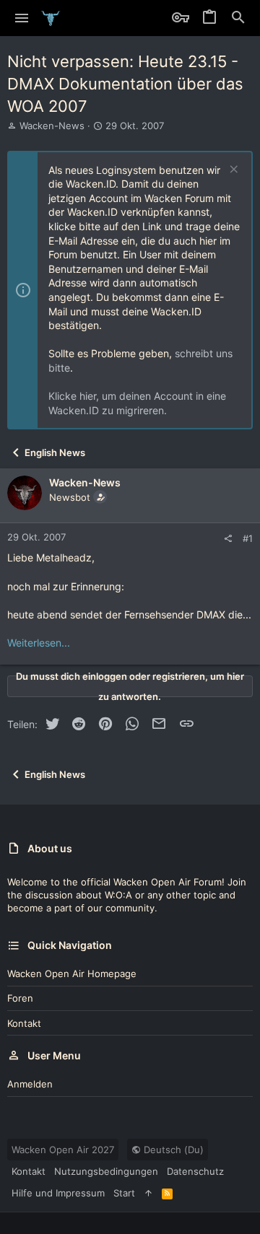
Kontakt (24, 1023)
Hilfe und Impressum (58, 1193)
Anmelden (30, 1084)
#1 (248, 538)
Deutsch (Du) (172, 1149)
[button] (22, 18)
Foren (20, 998)
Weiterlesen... (38, 642)
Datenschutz (195, 1171)
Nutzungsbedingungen (106, 1171)
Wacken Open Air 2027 (63, 1149)
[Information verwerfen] (232, 170)
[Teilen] (228, 539)
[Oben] (148, 1193)
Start (124, 1193)
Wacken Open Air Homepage (71, 973)
